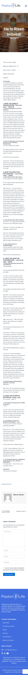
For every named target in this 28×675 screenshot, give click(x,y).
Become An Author (8, 640)
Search (5, 629)
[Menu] (26, 6)
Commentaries (7, 636)
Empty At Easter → (21, 511)
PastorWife (6, 622)
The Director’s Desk (8, 626)
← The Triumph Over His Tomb (6, 511)
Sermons (14, 38)
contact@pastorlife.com (10, 650)
